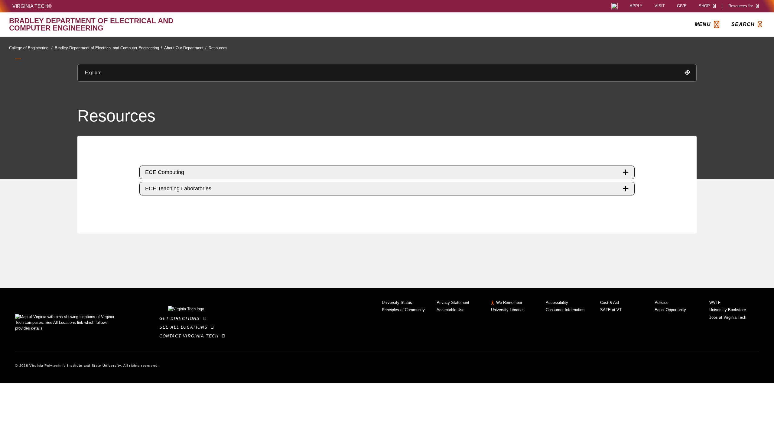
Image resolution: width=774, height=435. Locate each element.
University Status (397, 302)
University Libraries (508, 310)
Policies (661, 302)
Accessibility (557, 302)
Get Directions (181, 318)
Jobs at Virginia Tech (727, 317)
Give (682, 6)
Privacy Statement (453, 302)
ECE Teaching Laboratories (178, 188)
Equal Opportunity (670, 310)
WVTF (714, 302)
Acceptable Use (450, 310)
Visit (660, 6)
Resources (218, 48)
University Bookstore (727, 310)
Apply (636, 6)
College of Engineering (31, 48)
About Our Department (185, 48)
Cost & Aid (609, 302)
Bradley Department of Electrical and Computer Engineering (108, 48)
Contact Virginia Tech (190, 336)
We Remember (509, 302)
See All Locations (185, 327)
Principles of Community (403, 310)
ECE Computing (164, 172)
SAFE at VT (611, 310)
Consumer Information (565, 310)
